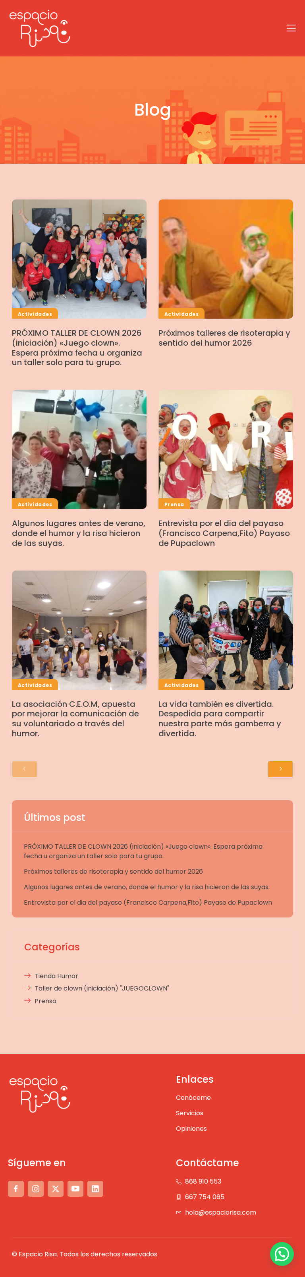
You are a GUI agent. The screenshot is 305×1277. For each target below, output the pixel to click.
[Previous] (24, 769)
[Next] (280, 769)
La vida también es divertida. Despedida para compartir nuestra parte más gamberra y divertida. (219, 718)
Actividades (35, 314)
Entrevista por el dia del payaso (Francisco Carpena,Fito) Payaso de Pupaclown (224, 533)
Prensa (174, 504)
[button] (282, 1254)
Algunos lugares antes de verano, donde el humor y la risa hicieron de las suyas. (78, 533)
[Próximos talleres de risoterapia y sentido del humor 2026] (225, 259)
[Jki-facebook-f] (16, 1189)
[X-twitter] (56, 1189)
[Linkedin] (95, 1189)
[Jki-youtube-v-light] (75, 1189)
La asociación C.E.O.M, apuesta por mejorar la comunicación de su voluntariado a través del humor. (75, 718)
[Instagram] (36, 1189)
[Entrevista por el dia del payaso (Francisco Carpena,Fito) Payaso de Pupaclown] (225, 449)
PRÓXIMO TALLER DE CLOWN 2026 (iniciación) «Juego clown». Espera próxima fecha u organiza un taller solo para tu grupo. (77, 347)
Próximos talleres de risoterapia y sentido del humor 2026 (224, 337)
